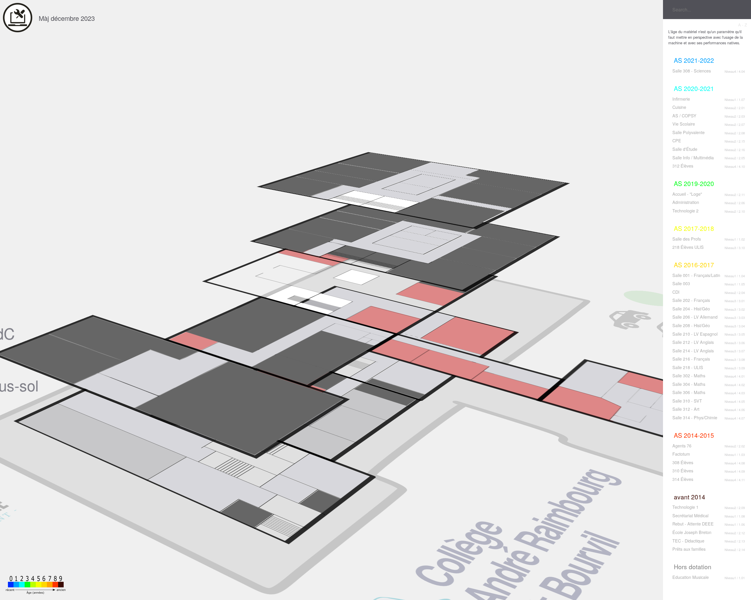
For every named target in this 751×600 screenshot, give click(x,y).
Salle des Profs (686, 239)
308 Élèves (682, 462)
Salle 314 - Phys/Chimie (694, 417)
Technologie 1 (685, 507)
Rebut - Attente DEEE (693, 524)
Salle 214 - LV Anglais (693, 351)
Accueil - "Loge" (687, 194)
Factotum (681, 454)
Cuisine (679, 107)
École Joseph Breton (691, 532)
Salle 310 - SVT (687, 401)
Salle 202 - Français (691, 300)
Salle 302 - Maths (688, 375)
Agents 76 (681, 446)
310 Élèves (682, 471)
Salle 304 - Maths (688, 384)
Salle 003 (681, 283)
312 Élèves (682, 166)
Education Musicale (690, 577)
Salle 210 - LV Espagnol (695, 334)
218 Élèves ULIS (688, 247)
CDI (675, 292)
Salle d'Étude (684, 149)
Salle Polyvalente (688, 132)
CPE (676, 140)
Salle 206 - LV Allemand (695, 317)
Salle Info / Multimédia (693, 157)
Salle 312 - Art (685, 409)
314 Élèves (682, 479)
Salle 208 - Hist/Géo (691, 325)
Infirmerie (681, 99)
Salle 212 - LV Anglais (693, 342)
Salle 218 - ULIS (687, 367)
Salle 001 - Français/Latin (696, 275)
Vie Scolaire (683, 124)
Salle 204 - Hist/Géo (691, 309)
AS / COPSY (684, 116)
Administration (685, 202)
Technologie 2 (685, 211)
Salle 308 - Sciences (691, 71)
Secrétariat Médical (690, 515)
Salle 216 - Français (691, 359)
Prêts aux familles (689, 549)
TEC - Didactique (688, 541)
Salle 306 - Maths (688, 392)
